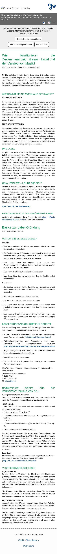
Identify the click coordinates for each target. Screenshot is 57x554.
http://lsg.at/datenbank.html (38, 337)
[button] (49, 23)
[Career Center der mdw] (23, 8)
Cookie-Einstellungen (28, 540)
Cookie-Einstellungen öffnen (28, 39)
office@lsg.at (10, 381)
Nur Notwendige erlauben (21, 44)
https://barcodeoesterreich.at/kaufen (19, 461)
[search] (44, 23)
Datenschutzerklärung (28, 33)
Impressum (28, 546)
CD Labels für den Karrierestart (16, 206)
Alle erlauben (41, 44)
